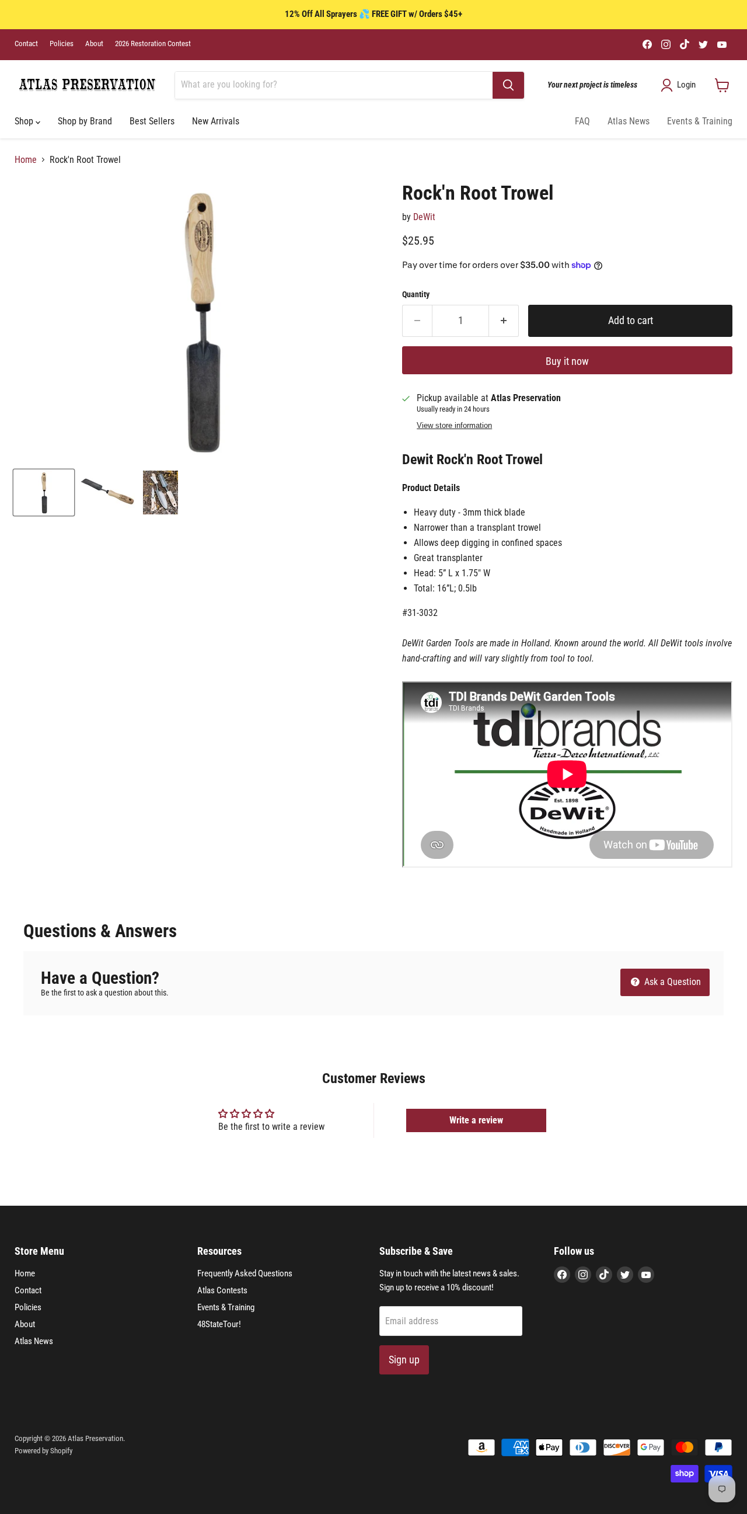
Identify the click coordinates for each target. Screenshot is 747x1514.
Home (26, 160)
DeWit (424, 216)
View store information (454, 426)
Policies (62, 44)
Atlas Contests (222, 1290)
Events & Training (699, 121)
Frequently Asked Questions (244, 1273)
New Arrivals (215, 121)
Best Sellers (152, 121)
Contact (26, 44)
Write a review (476, 1120)
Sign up (404, 1359)
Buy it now (567, 361)
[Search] (508, 85)
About (94, 44)
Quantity (416, 294)
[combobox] (334, 85)
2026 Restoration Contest (153, 44)
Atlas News (629, 121)
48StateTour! (219, 1324)
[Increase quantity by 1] (504, 321)
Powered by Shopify (43, 1450)
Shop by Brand (85, 121)
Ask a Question (671, 981)
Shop (25, 121)
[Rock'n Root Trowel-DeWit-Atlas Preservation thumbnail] (43, 492)
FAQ (582, 121)
